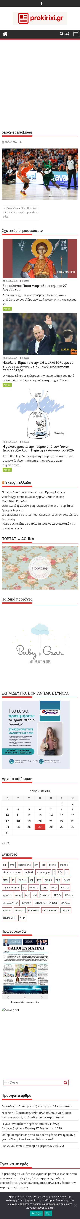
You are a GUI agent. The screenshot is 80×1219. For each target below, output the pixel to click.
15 (61, 815)
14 (51, 815)
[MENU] (76, 33)
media (48, 880)
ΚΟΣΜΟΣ (20, 910)
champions (24, 864)
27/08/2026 (11, 280)
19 (29, 821)
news (67, 880)
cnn (36, 864)
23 (72, 821)
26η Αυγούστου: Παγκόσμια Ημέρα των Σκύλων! (33, 1146)
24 (7, 827)
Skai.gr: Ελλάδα (18, 482)
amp (12, 864)
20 (40, 821)
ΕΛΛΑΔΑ (26, 902)
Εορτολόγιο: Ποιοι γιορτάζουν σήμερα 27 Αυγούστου (37, 1106)
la (13, 880)
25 (18, 827)
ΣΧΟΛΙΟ (66, 910)
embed (29, 872)
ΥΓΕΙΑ (22, 918)
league (22, 880)
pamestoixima (11, 887)
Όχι (48, 1213)
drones (64, 864)
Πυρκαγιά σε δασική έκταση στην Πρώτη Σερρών (33, 492)
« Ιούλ (6, 843)
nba (58, 880)
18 (18, 821)
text (27, 895)
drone (52, 864)
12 (29, 815)
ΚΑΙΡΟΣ (7, 910)
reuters (33, 887)
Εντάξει (36, 1213)
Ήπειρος (45, 895)
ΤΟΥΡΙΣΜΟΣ (9, 918)
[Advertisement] (40, 86)
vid (35, 895)
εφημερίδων (33, 1002)
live (39, 880)
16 (72, 815)
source (65, 887)
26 (29, 827)
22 (61, 821)
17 (7, 821)
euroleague (43, 872)
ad (4, 864)
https (6, 880)
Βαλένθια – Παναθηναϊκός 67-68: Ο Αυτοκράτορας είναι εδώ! (20, 212)
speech (7, 895)
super (18, 895)
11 (18, 815)
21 (51, 821)
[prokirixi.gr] (5, 33)
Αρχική (7, 308)
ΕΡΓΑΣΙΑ (65, 902)
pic (24, 887)
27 (40, 827)
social (54, 887)
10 (7, 815)
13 (40, 815)
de (43, 864)
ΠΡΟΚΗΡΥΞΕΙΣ (50, 910)
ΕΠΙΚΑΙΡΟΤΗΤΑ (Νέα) (46, 902)
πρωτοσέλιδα (19, 1002)
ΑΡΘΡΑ (58, 895)
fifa (60, 872)
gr (67, 872)
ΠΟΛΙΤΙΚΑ (33, 910)
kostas (25, 280)
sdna (44, 887)
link (31, 880)
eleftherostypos (12, 872)
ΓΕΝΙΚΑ (69, 895)
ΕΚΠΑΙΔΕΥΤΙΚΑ (10, 902)
